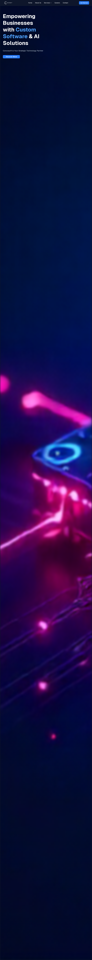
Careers (57, 3)
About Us (38, 3)
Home (30, 3)
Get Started (84, 3)
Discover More (11, 57)
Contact (65, 3)
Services (47, 3)
